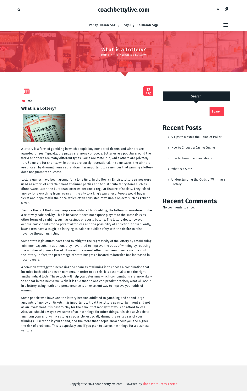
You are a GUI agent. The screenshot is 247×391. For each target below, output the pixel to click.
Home (105, 54)
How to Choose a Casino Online (193, 147)
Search (196, 96)
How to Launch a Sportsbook (191, 158)
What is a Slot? (181, 169)
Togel (126, 25)
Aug (148, 91)
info (115, 54)
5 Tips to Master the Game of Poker (196, 137)
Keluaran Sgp (147, 25)
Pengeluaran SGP (102, 25)
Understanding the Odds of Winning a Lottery (198, 182)
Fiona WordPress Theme (160, 384)
